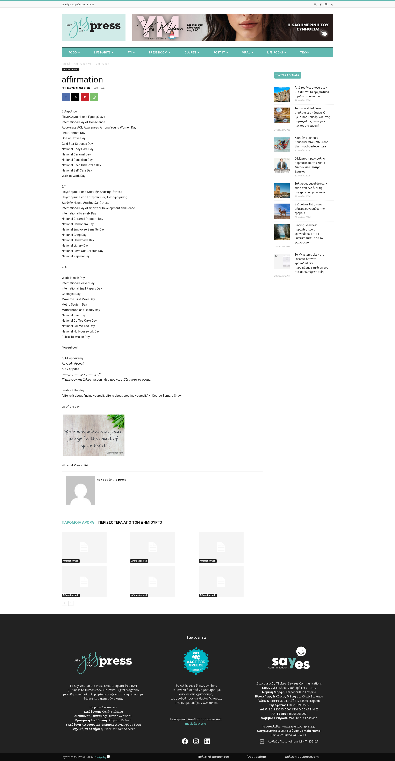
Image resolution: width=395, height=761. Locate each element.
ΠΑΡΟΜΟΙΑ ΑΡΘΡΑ (78, 522)
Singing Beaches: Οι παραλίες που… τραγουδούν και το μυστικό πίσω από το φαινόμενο (309, 234)
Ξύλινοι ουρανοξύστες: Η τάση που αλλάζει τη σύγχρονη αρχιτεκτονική (311, 188)
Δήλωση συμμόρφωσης (302, 757)
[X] (75, 97)
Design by (101, 757)
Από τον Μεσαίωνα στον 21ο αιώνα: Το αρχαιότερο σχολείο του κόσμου (312, 92)
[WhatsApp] (94, 97)
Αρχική (66, 63)
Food (73, 52)
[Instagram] (326, 4)
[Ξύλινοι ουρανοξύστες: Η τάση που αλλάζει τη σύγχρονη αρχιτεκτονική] (278, 191)
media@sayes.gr (196, 723)
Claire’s (190, 52)
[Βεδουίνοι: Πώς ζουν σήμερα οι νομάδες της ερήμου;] (278, 212)
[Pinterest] (85, 97)
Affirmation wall (83, 63)
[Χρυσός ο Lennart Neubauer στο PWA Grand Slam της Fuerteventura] (278, 145)
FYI (130, 52)
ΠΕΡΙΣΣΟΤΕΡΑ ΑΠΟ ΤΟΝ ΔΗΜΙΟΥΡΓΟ (130, 522)
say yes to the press (78, 87)
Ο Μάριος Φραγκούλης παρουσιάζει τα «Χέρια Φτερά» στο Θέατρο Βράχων (310, 165)
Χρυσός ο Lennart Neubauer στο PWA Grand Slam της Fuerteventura (311, 142)
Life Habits (102, 52)
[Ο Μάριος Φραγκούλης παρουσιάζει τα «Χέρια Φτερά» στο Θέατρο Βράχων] (278, 166)
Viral (246, 52)
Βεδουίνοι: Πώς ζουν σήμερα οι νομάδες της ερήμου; (310, 209)
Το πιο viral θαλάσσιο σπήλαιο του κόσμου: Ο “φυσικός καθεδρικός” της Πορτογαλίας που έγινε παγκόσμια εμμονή (312, 117)
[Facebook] (320, 4)
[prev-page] (64, 603)
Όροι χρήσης (257, 757)
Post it (219, 52)
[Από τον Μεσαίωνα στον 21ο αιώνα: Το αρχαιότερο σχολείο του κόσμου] (278, 95)
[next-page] (70, 603)
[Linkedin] (331, 4)
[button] (315, 4)
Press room (158, 52)
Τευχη (304, 52)
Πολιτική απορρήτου (213, 757)
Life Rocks (275, 52)
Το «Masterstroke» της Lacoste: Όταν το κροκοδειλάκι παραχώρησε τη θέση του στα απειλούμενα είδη (311, 263)
